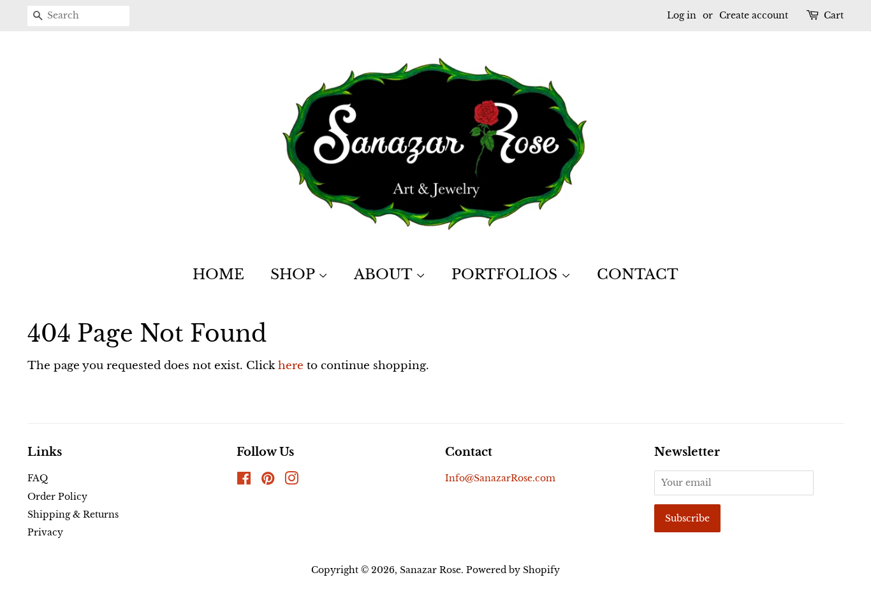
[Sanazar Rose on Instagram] (291, 480)
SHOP (294, 274)
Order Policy (57, 496)
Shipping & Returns (73, 514)
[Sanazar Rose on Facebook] (244, 480)
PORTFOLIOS (506, 274)
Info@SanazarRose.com (500, 478)
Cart (834, 15)
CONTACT (637, 274)
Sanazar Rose (430, 570)
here (291, 365)
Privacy (45, 532)
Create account (753, 15)
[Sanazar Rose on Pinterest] (268, 480)
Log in (681, 15)
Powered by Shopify (513, 570)
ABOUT (385, 274)
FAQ (37, 478)
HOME (218, 274)
